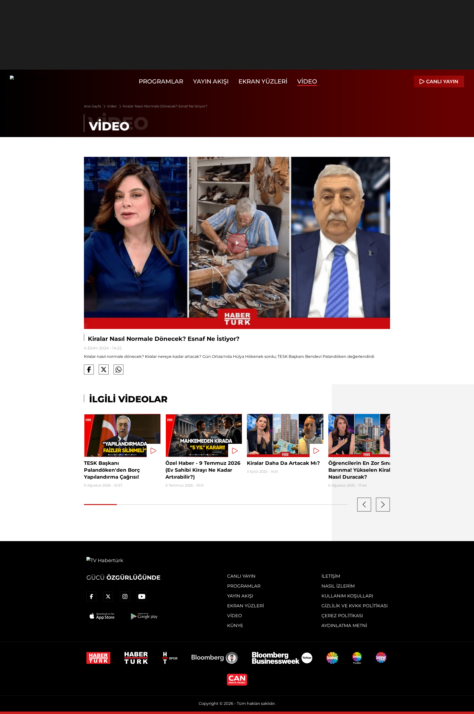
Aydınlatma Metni (344, 625)
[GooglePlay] (143, 616)
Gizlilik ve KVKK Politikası (354, 606)
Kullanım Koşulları (347, 596)
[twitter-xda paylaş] (104, 369)
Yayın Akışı (211, 81)
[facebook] (91, 596)
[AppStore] (102, 616)
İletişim (330, 576)
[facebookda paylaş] (89, 369)
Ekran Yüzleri (262, 81)
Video (307, 81)
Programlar (161, 81)
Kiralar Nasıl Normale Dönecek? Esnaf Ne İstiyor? (165, 106)
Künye (235, 625)
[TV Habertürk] (28, 81)
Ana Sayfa (93, 106)
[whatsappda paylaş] (118, 369)
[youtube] (142, 596)
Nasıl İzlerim (338, 586)
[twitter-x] (108, 596)
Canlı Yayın (241, 576)
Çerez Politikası (342, 615)
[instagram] (125, 596)
